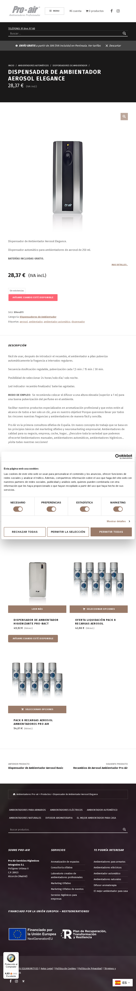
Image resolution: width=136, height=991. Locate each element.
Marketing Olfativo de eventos (67, 889)
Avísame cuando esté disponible (33, 297)
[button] (124, 116)
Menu (56, 11)
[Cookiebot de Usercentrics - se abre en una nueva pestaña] (117, 456)
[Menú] (17, 954)
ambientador (36, 321)
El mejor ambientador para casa (96, 817)
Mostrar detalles (116, 521)
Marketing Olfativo (61, 883)
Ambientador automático (102, 809)
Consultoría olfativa (61, 867)
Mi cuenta (75, 11)
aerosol (24, 321)
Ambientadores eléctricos (66, 809)
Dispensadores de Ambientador (70, 65)
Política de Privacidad (90, 968)
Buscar (124, 830)
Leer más (37, 609)
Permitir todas (111, 531)
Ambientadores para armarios (27, 809)
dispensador (78, 321)
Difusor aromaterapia (58, 817)
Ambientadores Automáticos (33, 65)
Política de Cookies (65, 968)
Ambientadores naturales (25, 817)
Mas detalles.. (120, 264)
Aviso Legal (47, 968)
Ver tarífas (94, 45)
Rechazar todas (25, 531)
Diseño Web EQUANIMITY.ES (23, 968)
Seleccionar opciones (101, 609)
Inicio (11, 65)
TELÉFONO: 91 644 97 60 (21, 28)
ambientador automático (57, 321)
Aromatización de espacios (65, 861)
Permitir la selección (68, 531)
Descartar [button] (115, 45)
